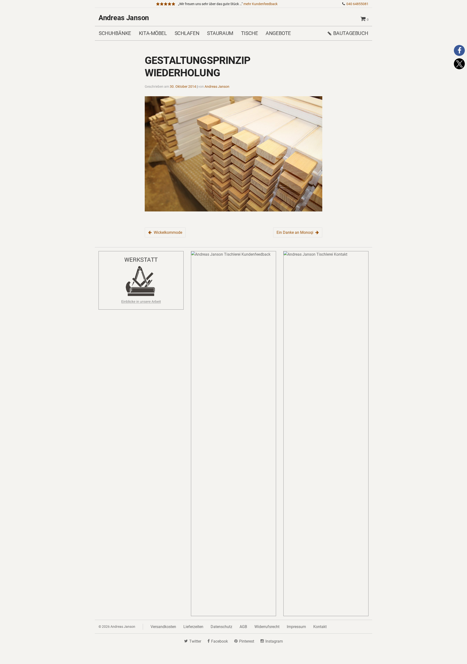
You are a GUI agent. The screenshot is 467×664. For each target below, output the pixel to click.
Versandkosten (163, 626)
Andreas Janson (124, 18)
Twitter (195, 641)
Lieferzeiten (193, 626)
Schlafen (187, 33)
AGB (243, 626)
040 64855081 (357, 4)
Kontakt (320, 626)
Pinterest (246, 641)
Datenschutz (221, 626)
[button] (459, 50)
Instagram (274, 641)
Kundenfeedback (260, 4)
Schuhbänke (115, 33)
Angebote (278, 33)
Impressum (296, 626)
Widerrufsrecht (266, 626)
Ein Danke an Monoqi (295, 232)
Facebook (219, 641)
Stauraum (220, 33)
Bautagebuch (350, 33)
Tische (249, 33)
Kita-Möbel (153, 33)
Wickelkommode (168, 232)
